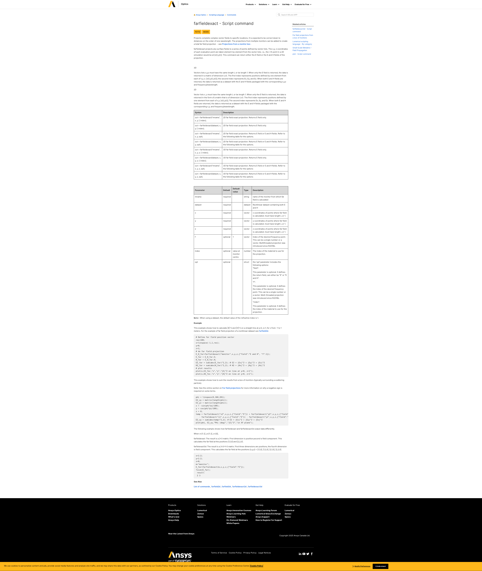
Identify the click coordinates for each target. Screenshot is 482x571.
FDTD (197, 32)
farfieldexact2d (239, 486)
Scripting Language (216, 15)
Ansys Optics (201, 15)
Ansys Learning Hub (236, 513)
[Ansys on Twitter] (307, 553)
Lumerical (202, 510)
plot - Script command (302, 54)
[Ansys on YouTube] (304, 553)
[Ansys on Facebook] (311, 553)
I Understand (380, 566)
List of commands (202, 486)
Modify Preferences (362, 566)
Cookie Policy (235, 553)
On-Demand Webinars (237, 520)
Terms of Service (219, 553)
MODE (206, 32)
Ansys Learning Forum (266, 510)
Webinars (231, 517)
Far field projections (231, 388)
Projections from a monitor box (236, 44)
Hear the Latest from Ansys (181, 533)
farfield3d (263, 331)
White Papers (232, 523)
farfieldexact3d (255, 486)
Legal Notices (264, 553)
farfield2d (216, 486)
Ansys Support (262, 517)
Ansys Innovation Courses (238, 510)
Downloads (173, 513)
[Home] (178, 6)
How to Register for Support (269, 520)
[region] (241, 566)
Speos (200, 517)
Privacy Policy (250, 553)
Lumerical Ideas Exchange (268, 513)
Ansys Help (173, 520)
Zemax (200, 513)
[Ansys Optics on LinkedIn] (300, 553)
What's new (173, 517)
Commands (231, 15)
